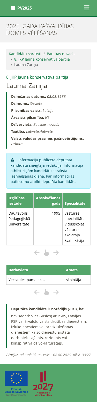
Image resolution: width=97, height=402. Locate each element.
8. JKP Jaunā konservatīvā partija (42, 59)
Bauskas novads (60, 53)
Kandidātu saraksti (25, 53)
